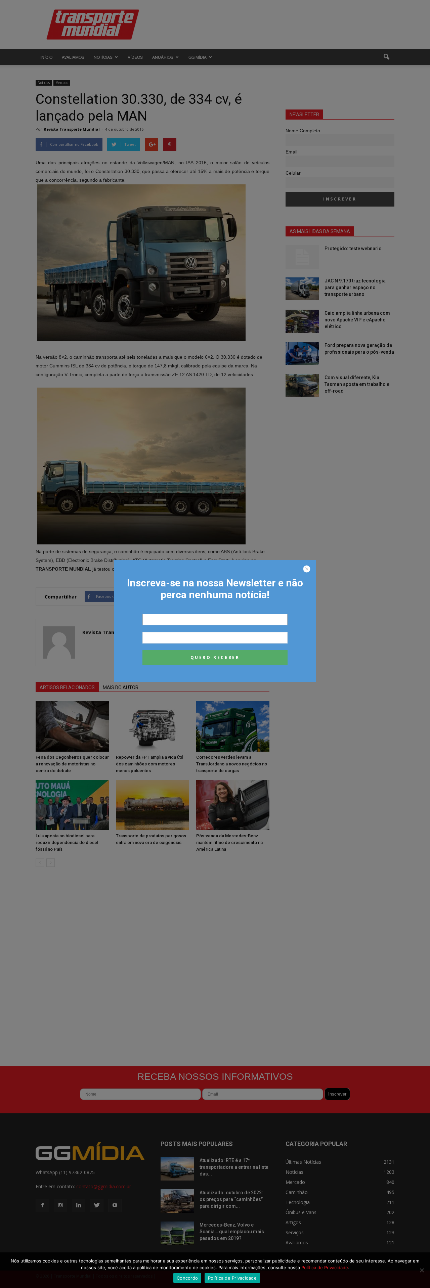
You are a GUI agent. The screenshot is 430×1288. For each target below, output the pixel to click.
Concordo (187, 1278)
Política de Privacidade (324, 1267)
